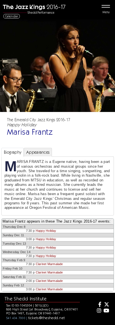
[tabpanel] (58, 186)
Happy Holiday (46, 230)
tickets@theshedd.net (46, 317)
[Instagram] (98, 311)
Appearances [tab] (37, 152)
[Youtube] (106, 311)
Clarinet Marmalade (49, 264)
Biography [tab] (12, 152)
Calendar (11, 16)
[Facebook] (98, 305)
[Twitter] (106, 305)
